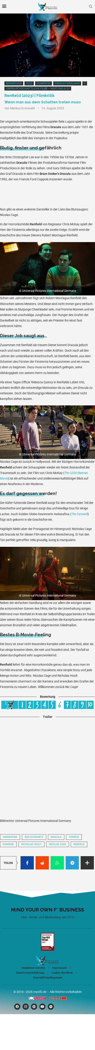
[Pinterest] (34, 1007)
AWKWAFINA (10, 837)
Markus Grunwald (22, 108)
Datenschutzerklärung (30, 972)
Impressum (59, 967)
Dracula (56, 837)
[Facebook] (17, 1007)
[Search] (90, 6)
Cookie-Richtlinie (62, 972)
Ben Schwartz (34, 837)
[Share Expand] (87, 862)
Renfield (79, 844)
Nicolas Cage (57, 844)
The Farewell (79, 514)
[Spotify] (51, 1007)
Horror (74, 837)
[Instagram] (26, 1007)
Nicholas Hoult (31, 844)
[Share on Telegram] (72, 862)
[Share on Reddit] (42, 862)
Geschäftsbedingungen (47, 977)
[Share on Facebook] (27, 862)
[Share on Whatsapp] (57, 862)
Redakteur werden (33, 967)
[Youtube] (42, 1007)
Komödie (8, 844)
